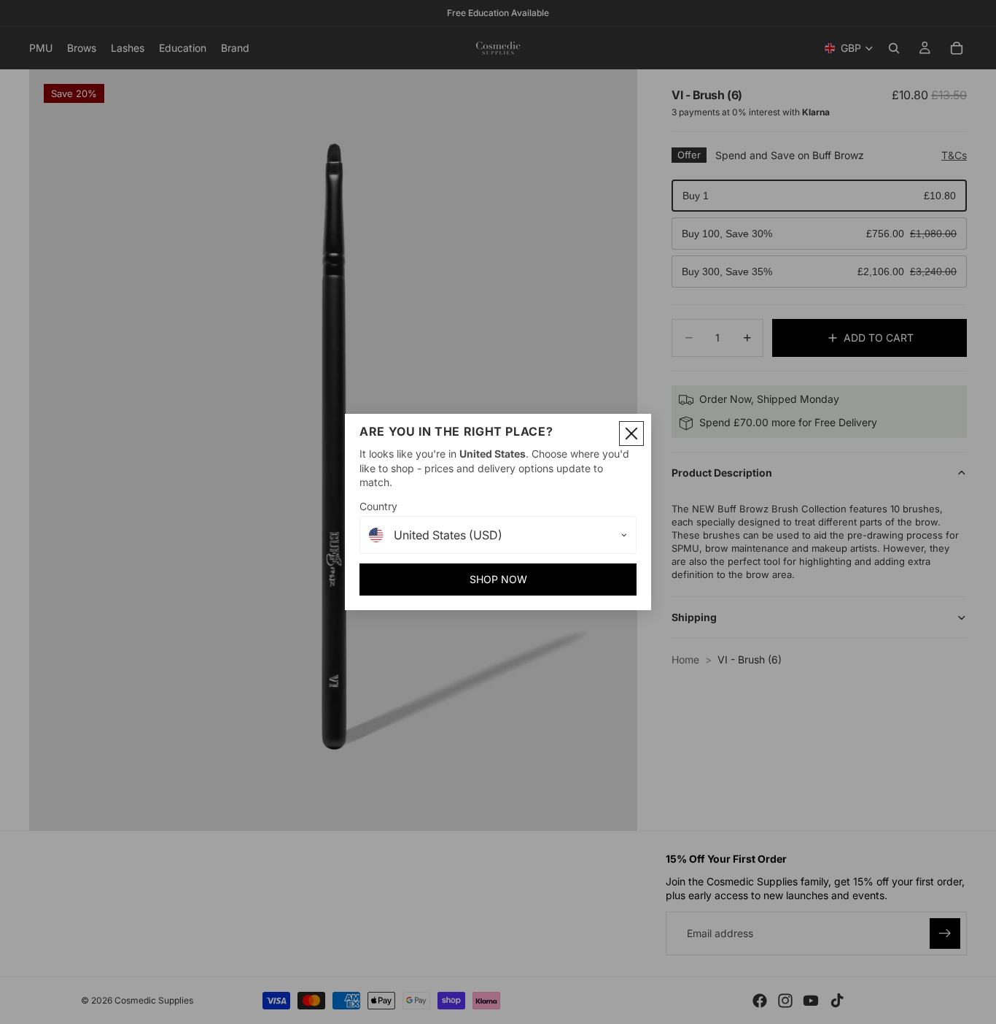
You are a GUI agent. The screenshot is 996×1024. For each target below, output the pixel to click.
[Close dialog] (631, 433)
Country (378, 506)
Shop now (498, 579)
